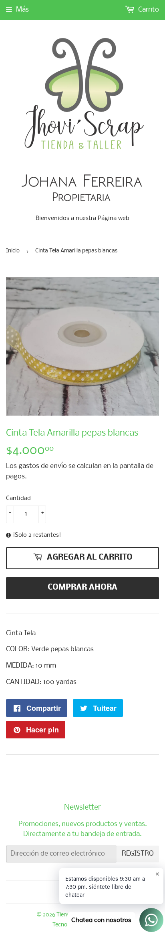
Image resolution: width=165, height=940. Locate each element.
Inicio (13, 251)
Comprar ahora (82, 588)
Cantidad (18, 498)
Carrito (148, 10)
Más (22, 10)
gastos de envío (42, 466)
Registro (138, 854)
